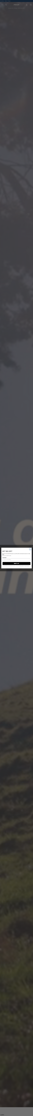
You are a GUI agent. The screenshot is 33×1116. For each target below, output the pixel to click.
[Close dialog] (30, 549)
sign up (16, 563)
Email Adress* (4, 557)
